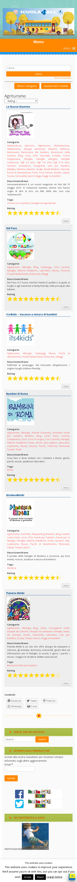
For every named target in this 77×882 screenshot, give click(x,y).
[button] (67, 48)
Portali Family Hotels (17, 273)
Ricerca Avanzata (62, 78)
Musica (33, 446)
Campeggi (46, 267)
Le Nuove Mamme (18, 106)
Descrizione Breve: (18, 181)
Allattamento (14, 149)
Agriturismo (44, 145)
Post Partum (45, 172)
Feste (31, 442)
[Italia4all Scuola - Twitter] (38, 807)
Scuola (10, 176)
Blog (20, 155)
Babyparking (38, 534)
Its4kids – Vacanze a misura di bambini (31, 314)
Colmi (43, 628)
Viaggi (38, 176)
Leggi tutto (54, 877)
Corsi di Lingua (36, 439)
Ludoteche (13, 446)
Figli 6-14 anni (61, 162)
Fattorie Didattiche (27, 270)
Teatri (19, 449)
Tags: (10, 199)
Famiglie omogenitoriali (43, 203)
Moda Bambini (52, 169)
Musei (55, 270)
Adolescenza (14, 145)
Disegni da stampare (41, 631)
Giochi (38, 442)
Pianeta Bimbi (15, 593)
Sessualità (21, 176)
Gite (46, 442)
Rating (11, 208)
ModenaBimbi (15, 495)
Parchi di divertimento (19, 172)
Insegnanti (39, 165)
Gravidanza (25, 165)
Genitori (11, 165)
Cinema (65, 435)
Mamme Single (35, 169)
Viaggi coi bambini (51, 176)
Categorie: (13, 142)
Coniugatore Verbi (59, 628)
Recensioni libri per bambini (22, 665)
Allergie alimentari (34, 149)
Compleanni (13, 439)
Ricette (57, 172)
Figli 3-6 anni (44, 162)
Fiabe (66, 631)
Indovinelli (38, 634)
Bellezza (64, 149)
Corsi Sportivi (61, 267)
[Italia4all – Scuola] (38, 34)
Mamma (21, 169)
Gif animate (14, 634)
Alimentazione (61, 145)
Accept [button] (27, 877)
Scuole (11, 449)
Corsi (24, 439)
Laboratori (44, 270)
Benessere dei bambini (35, 152)
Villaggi (44, 273)
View (66, 221)
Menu (38, 41)
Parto (35, 172)
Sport (30, 176)
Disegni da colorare (17, 631)
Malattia (11, 169)
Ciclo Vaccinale (41, 155)
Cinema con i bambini (18, 203)
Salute (65, 172)
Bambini (52, 149)
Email (8, 764)
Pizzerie (65, 270)
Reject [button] (40, 877)
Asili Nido (26, 534)
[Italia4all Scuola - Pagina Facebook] (38, 797)
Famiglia (28, 159)
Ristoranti (35, 273)
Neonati (65, 169)
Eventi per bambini (44, 537)
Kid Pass (11, 228)
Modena (11, 568)
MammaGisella (13, 849)
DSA (30, 537)
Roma (10, 469)
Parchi (42, 446)
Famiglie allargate (46, 159)
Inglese (53, 442)
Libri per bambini (58, 165)
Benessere (13, 152)
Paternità (52, 446)
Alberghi (26, 267)
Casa (27, 155)
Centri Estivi (51, 435)
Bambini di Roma (17, 393)
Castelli (65, 534)
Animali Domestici (41, 432)
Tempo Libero (22, 547)
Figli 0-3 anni (27, 162)
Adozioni (29, 145)
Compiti (56, 155)
